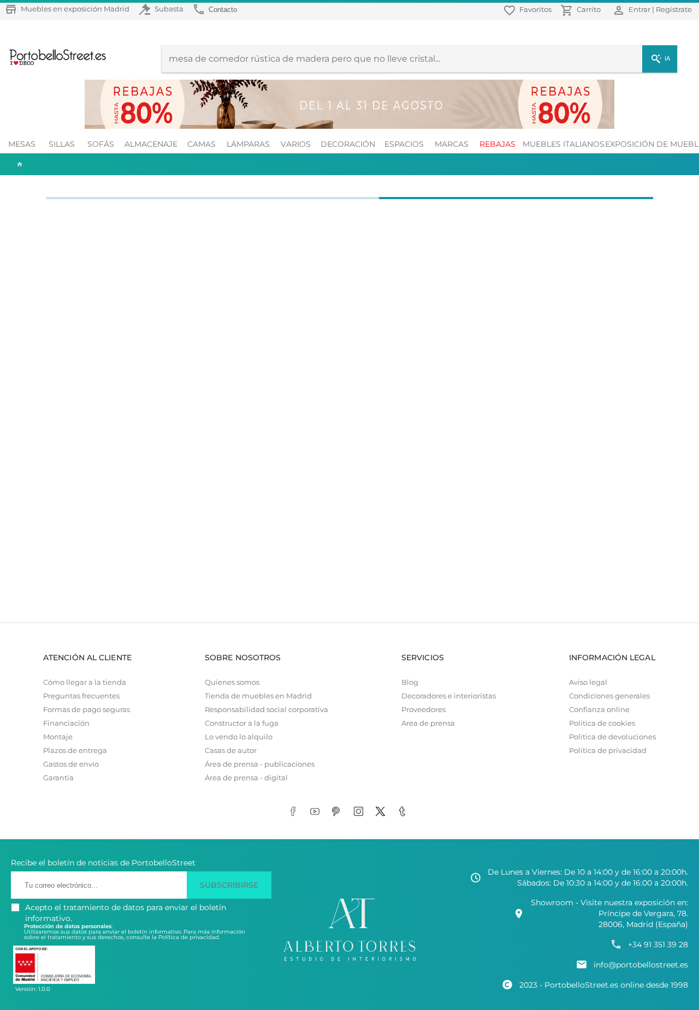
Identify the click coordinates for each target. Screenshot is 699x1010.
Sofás (100, 144)
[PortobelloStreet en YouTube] (317, 812)
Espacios (404, 144)
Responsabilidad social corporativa (266, 710)
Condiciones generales (609, 696)
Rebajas (497, 144)
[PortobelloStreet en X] (382, 812)
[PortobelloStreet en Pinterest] (339, 812)
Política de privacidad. (189, 937)
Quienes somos (232, 682)
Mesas (21, 144)
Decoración (348, 144)
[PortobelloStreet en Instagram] (360, 812)
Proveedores (423, 710)
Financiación (66, 723)
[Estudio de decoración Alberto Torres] (349, 961)
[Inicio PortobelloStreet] (54, 64)
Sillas (62, 144)
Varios (296, 144)
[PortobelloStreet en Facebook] (295, 812)
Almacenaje (151, 144)
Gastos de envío (71, 764)
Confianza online (599, 710)
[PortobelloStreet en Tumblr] (404, 812)
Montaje (58, 737)
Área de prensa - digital (246, 778)
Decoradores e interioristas (448, 696)
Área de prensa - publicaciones (260, 764)
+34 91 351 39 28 (658, 944)
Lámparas (248, 144)
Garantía (58, 778)
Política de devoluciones (612, 737)
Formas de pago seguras (86, 710)
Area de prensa (428, 723)
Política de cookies (602, 723)
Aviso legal (588, 682)
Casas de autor (231, 750)
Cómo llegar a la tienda (84, 682)
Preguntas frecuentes (81, 696)
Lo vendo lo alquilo (239, 737)
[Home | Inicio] (18, 164)
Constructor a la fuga (242, 723)
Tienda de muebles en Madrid (258, 696)
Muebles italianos (564, 144)
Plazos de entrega (75, 750)
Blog (409, 682)
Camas (201, 144)
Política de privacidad (608, 750)
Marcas (452, 144)
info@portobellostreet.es (641, 965)
